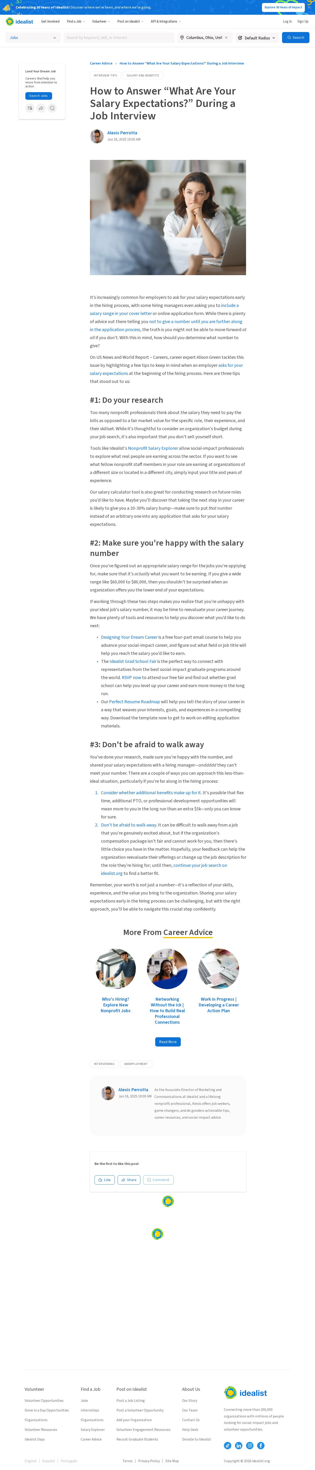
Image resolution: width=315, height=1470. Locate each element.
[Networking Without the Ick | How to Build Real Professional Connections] (167, 970)
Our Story (189, 1400)
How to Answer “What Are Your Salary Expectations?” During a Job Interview (182, 63)
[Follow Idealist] (227, 1445)
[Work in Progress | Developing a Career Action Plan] (219, 970)
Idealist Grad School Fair (133, 661)
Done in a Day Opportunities (47, 1410)
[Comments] (52, 108)
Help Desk (190, 1429)
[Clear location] (226, 37)
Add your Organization (134, 1420)
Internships (90, 1410)
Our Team (190, 1410)
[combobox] (119, 38)
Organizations (36, 1420)
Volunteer (99, 21)
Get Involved (50, 21)
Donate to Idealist (196, 1439)
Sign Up (303, 21)
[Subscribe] (30, 108)
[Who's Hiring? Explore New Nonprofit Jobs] (115, 970)
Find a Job (74, 21)
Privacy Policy (149, 1461)
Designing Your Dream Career (129, 637)
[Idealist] (19, 21)
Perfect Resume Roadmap (134, 702)
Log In (287, 21)
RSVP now (131, 677)
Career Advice (101, 63)
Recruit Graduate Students (137, 1439)
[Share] (41, 108)
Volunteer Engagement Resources (143, 1429)
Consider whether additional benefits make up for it (151, 793)
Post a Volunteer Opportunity (139, 1410)
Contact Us (191, 1420)
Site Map (172, 1461)
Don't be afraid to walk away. (129, 825)
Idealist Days (35, 1439)
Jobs (84, 1400)
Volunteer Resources (41, 1429)
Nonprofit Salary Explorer (153, 448)
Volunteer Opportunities (44, 1400)
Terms (127, 1461)
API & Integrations (164, 21)
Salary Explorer (93, 1429)
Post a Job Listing (130, 1400)
